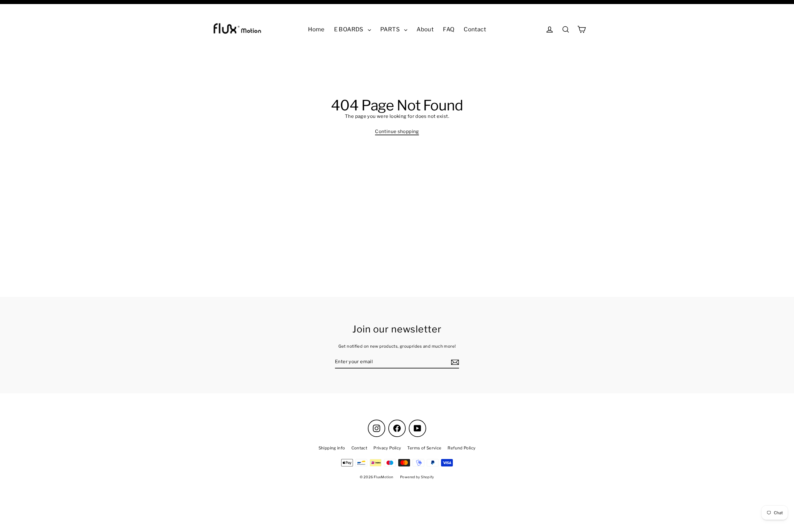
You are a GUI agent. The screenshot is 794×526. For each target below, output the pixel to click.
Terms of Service (424, 447)
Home (316, 29)
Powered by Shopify (417, 477)
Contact (475, 29)
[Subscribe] (454, 361)
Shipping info (332, 447)
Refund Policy (461, 447)
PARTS (390, 29)
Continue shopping (397, 131)
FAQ (448, 29)
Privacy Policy (387, 447)
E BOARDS (349, 29)
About (425, 29)
